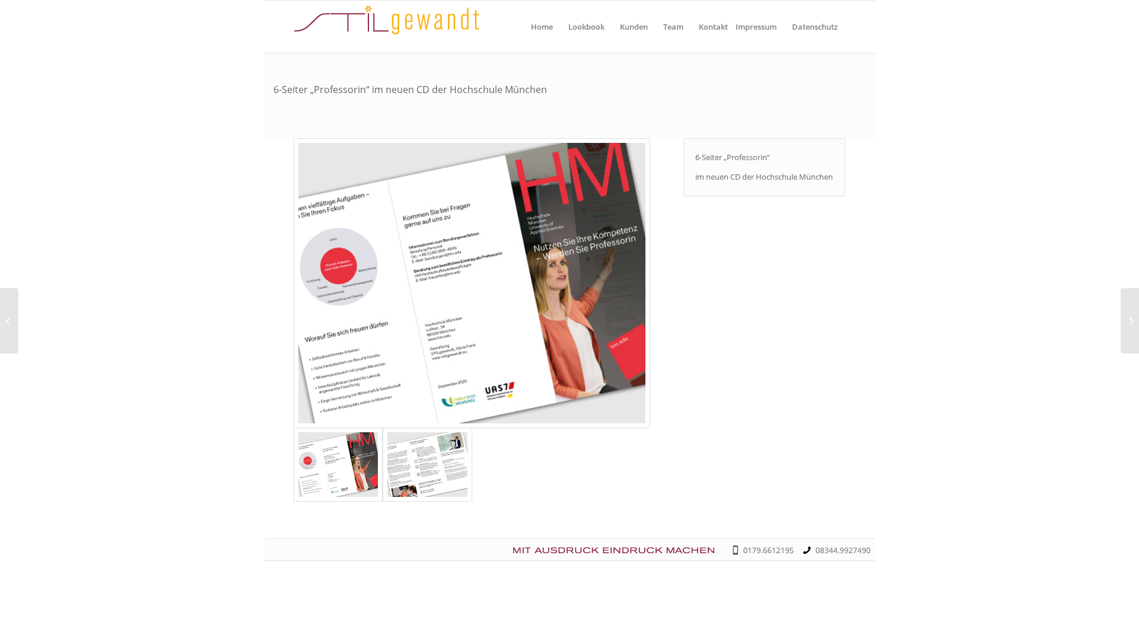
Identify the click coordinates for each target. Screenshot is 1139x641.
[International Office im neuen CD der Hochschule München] (9, 320)
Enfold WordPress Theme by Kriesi (449, 545)
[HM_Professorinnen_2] (427, 465)
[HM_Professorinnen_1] (472, 283)
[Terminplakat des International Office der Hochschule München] (1130, 320)
